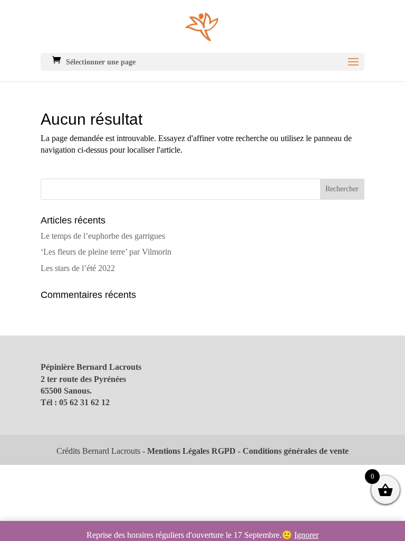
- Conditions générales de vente (292, 450)
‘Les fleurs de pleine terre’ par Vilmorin (106, 251)
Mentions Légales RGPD (191, 450)
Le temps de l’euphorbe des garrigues (103, 235)
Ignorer (306, 534)
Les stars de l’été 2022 (78, 268)
